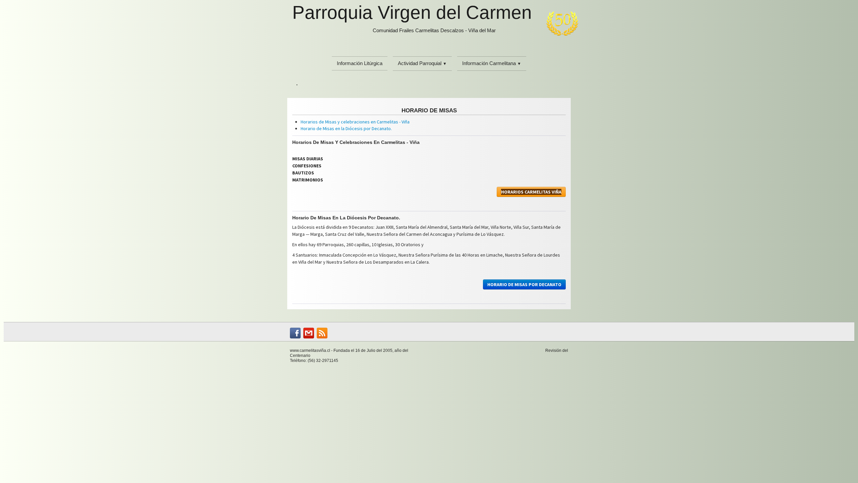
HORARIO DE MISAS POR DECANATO (524, 284)
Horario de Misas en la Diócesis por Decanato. (346, 128)
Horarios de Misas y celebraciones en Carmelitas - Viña (355, 122)
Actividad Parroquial (422, 63)
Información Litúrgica (359, 63)
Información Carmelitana (491, 63)
